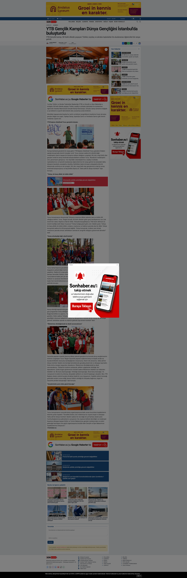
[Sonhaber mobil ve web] (93, 292)
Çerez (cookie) (49, 576)
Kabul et (139, 575)
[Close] (117, 265)
